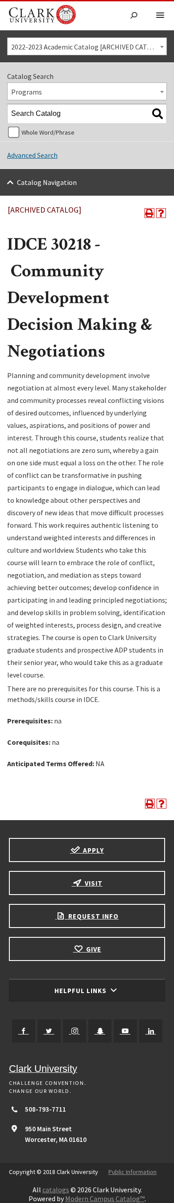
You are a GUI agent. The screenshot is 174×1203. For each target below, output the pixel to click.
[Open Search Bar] (133, 15)
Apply (92, 850)
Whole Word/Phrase (48, 132)
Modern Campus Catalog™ (105, 1198)
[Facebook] (23, 1031)
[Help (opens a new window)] (161, 213)
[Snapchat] (100, 1031)
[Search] (157, 113)
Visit (93, 883)
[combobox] (87, 46)
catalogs (55, 1189)
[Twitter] (49, 1031)
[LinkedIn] (150, 1031)
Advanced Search (32, 155)
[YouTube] (125, 1031)
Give (92, 949)
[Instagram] (74, 1031)
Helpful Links (81, 990)
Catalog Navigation (47, 182)
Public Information (132, 1172)
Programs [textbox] (26, 91)
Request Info (92, 916)
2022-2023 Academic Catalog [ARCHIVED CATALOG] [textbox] (88, 46)
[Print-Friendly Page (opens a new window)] (149, 213)
